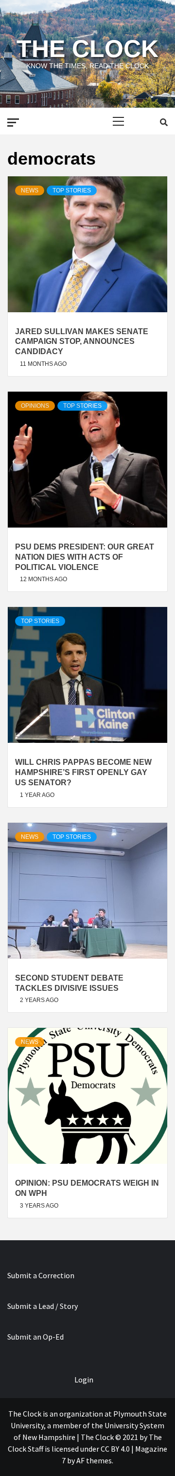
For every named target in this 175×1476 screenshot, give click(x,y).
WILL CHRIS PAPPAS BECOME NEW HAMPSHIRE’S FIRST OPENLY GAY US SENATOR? (83, 772)
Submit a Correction (40, 1275)
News (29, 190)
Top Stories (71, 190)
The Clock (87, 48)
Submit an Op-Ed (35, 1337)
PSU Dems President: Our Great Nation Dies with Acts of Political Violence (84, 557)
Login (83, 1379)
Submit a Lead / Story (42, 1306)
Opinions (35, 405)
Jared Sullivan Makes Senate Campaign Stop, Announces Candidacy (81, 341)
